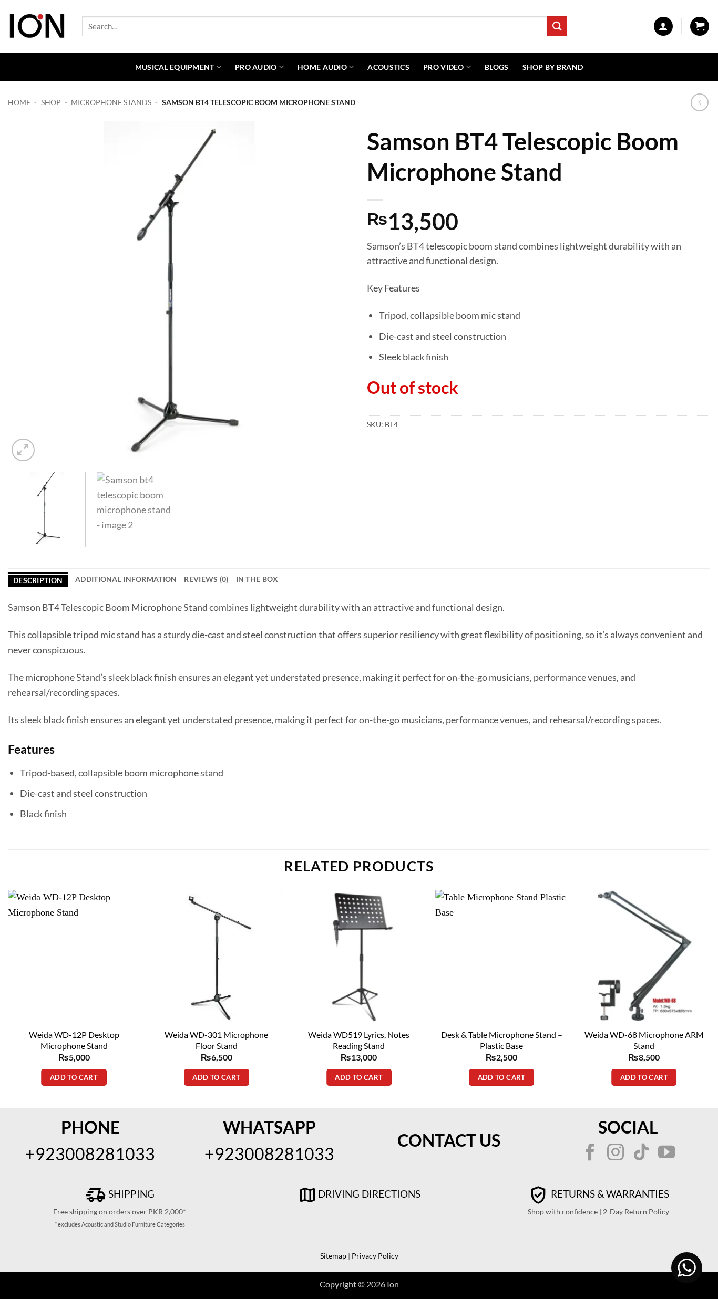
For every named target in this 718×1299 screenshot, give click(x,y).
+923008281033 (90, 1154)
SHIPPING (130, 1194)
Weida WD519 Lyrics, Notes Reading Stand (358, 1040)
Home (19, 102)
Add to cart (74, 1077)
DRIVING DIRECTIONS (369, 1194)
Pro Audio (256, 67)
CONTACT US (448, 1140)
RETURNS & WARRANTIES (609, 1194)
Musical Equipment (174, 67)
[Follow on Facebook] (590, 1153)
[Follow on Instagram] (615, 1153)
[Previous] (27, 292)
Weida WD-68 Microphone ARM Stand (644, 1040)
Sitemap (333, 1255)
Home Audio (322, 67)
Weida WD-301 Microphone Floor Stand (216, 1040)
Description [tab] (38, 580)
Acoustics (388, 67)
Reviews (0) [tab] (206, 579)
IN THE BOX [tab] (257, 579)
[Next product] (700, 102)
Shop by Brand (552, 67)
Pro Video (443, 67)
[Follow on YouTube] (666, 1153)
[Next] (331, 292)
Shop (51, 102)
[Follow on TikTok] (640, 1153)
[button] (663, 26)
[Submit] (557, 26)
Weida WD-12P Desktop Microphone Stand (74, 1040)
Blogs (496, 67)
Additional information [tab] (126, 579)
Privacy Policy (374, 1255)
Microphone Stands (111, 102)
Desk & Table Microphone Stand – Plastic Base (501, 1040)
